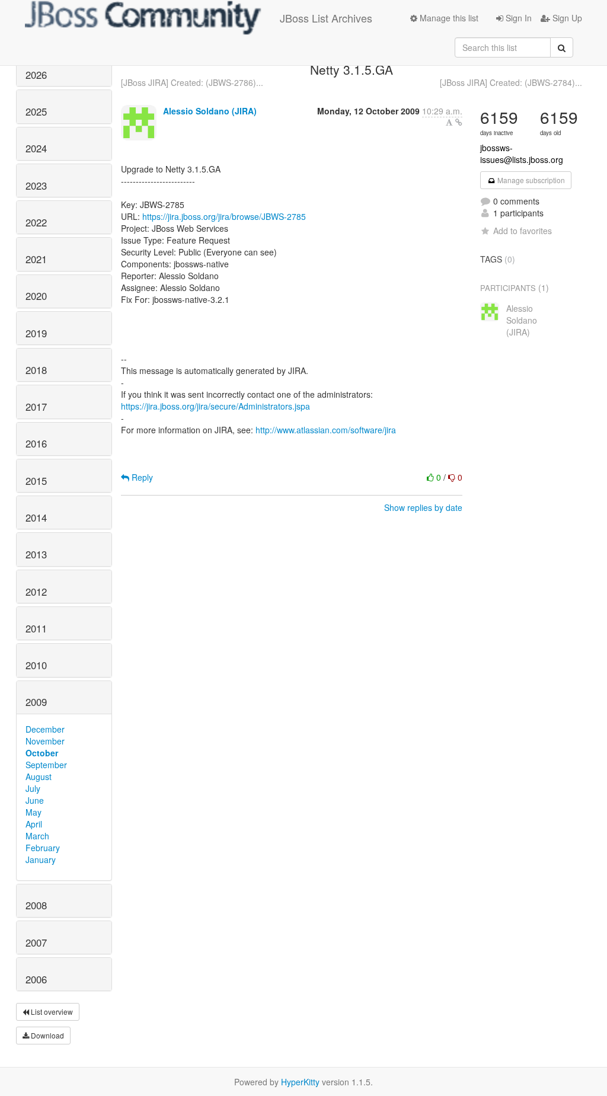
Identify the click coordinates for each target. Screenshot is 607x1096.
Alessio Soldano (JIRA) (210, 111)
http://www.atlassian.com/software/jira (325, 430)
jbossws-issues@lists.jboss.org (521, 153)
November (45, 741)
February (42, 848)
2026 (36, 75)
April (33, 824)
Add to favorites (522, 231)
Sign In (517, 18)
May (33, 812)
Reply (141, 477)
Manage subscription (530, 180)
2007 (36, 942)
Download (46, 1035)
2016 (36, 443)
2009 (36, 702)
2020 (36, 296)
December (45, 729)
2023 (36, 185)
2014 (36, 517)
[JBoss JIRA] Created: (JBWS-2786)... (192, 82)
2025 (36, 111)
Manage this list (447, 18)
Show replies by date (423, 507)
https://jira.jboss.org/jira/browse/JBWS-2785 (224, 216)
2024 (36, 148)
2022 (36, 222)
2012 (36, 591)
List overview (51, 1011)
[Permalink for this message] (458, 122)
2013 (36, 554)
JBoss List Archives (326, 17)
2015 (36, 481)
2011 (36, 628)
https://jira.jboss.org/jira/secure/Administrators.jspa (215, 406)
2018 (36, 370)
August (38, 776)
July (32, 788)
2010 (36, 665)
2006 (36, 979)
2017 (36, 407)
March (37, 836)
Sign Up (566, 18)
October (41, 753)
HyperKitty (300, 1082)
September (46, 765)
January (40, 859)
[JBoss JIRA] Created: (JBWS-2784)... (511, 82)
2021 (36, 259)
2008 (36, 905)
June (34, 800)
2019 (36, 333)
